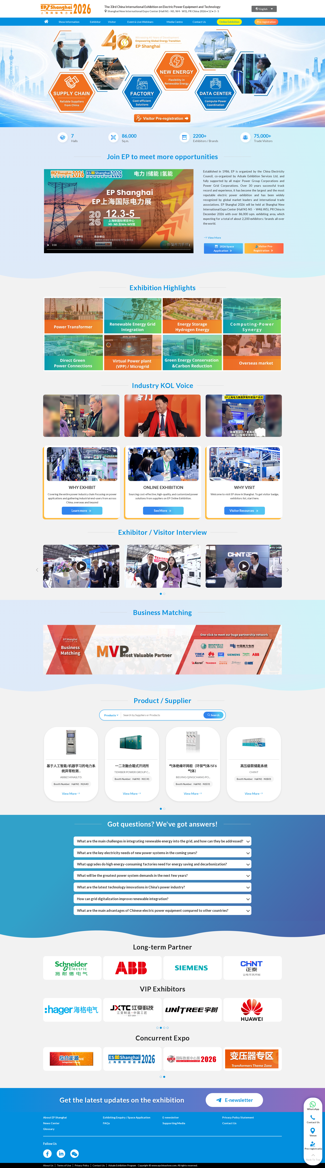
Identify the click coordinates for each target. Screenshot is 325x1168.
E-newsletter (238, 1100)
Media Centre (175, 21)
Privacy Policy (82, 1165)
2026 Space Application (224, 248)
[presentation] (3, 75)
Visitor (112, 21)
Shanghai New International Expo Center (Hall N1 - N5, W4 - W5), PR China (153, 11)
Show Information (69, 21)
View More (214, 237)
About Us (48, 1165)
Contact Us (199, 21)
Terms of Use (64, 1165)
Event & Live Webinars (140, 21)
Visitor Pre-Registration (263, 248)
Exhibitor (95, 21)
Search (214, 715)
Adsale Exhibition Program (122, 1165)
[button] (313, 1107)
